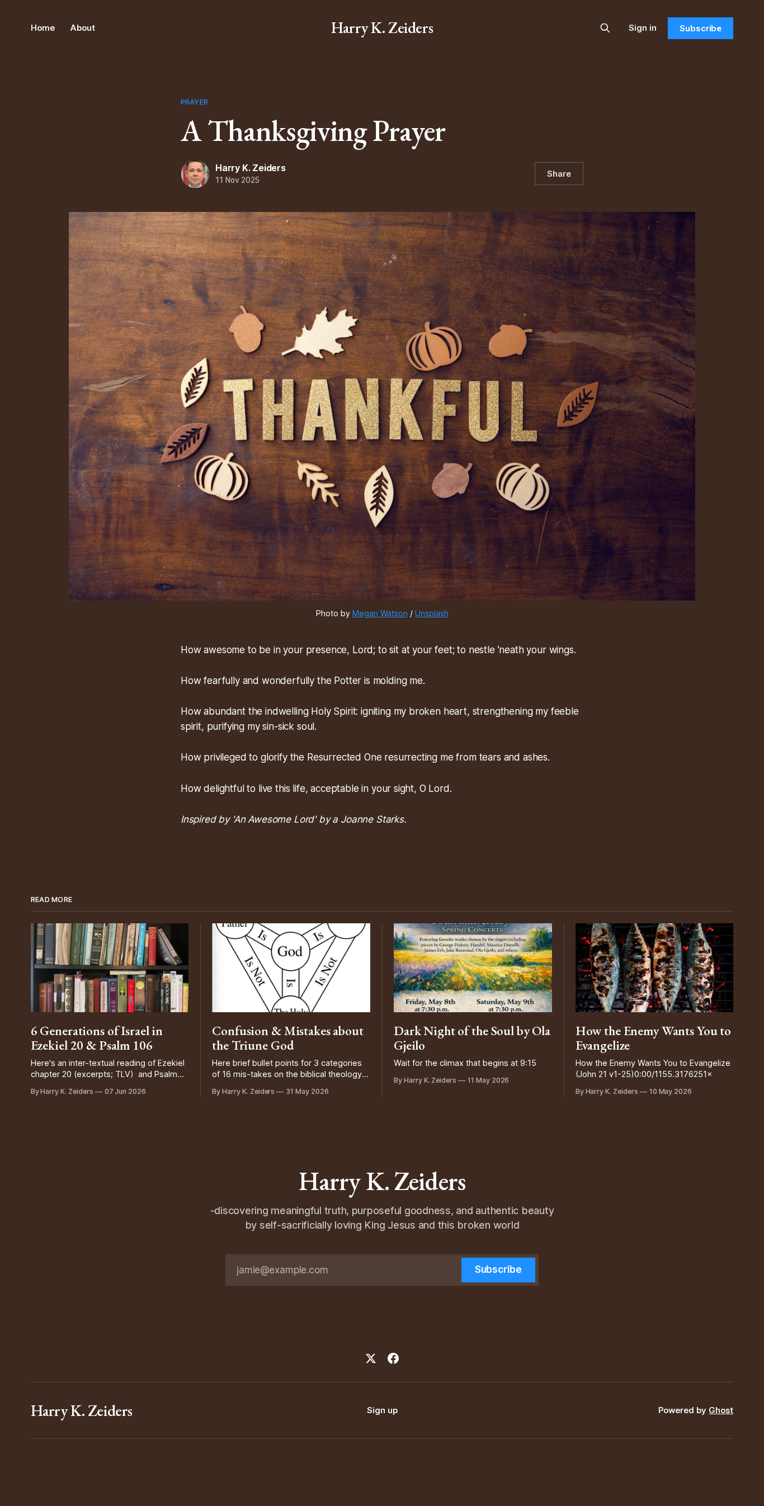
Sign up (382, 1410)
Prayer (194, 101)
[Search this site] (605, 28)
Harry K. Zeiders (382, 27)
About (82, 27)
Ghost (721, 1410)
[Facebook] (393, 1358)
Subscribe (700, 28)
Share (559, 173)
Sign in (643, 27)
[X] (370, 1358)
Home (43, 27)
